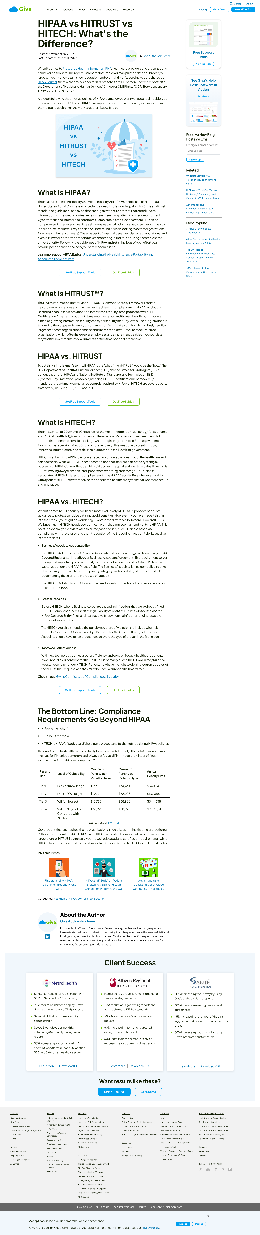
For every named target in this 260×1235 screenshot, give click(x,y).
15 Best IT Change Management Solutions (139, 1134)
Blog (162, 1118)
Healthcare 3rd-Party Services (91, 1122)
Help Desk (14, 1122)
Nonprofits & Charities (87, 1143)
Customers (112, 9)
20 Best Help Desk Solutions (134, 1126)
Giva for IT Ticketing (55, 1160)
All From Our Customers (132, 1156)
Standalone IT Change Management (25, 1130)
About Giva (204, 1151)
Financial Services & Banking (90, 1134)
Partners (202, 1156)
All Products (15, 1134)
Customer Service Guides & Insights (214, 1130)
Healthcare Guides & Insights (211, 1134)
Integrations (52, 1152)
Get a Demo (203, 96)
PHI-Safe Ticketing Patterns (90, 1168)
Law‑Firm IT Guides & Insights (211, 1139)
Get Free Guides (123, 272)
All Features (52, 1171)
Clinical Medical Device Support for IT (94, 1164)
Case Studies (127, 1147)
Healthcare (60, 898)
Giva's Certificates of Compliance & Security (87, 676)
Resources (129, 9)
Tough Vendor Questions (209, 1122)
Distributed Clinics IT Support (90, 1172)
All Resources (166, 1159)
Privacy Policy (84, 1207)
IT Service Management (20, 1126)
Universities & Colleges (88, 1139)
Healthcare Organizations (89, 1118)
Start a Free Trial (114, 1091)
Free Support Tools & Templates (173, 1126)
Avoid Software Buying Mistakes (212, 1118)
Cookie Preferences (124, 1207)
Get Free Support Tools (80, 272)
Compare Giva (128, 1118)
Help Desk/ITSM (17, 1156)
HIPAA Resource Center (170, 1130)
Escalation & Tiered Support (90, 1184)
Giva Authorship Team (156, 56)
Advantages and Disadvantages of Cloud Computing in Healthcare (200, 208)
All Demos (14, 1164)
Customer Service (18, 1118)
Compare (95, 9)
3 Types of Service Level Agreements (199, 230)
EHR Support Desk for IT (88, 1160)
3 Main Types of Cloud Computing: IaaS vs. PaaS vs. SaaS (202, 272)
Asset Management (55, 1148)
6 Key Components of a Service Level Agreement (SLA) (203, 241)
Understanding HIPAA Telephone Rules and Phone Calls (201, 179)
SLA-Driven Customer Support (91, 1176)
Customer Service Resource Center (175, 1134)
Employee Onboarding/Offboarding (93, 1193)
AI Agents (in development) (58, 1125)
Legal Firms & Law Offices (88, 1130)
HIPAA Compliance (81, 898)
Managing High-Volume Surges (91, 1180)
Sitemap (142, 1207)
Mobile (50, 1156)
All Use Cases (83, 1197)
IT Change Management (20, 1160)
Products (52, 9)
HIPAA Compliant (54, 1129)
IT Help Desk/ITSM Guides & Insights (214, 1126)
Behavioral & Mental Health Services (93, 1126)
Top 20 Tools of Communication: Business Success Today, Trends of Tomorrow (200, 255)
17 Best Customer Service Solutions (137, 1122)
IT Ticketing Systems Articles (172, 1139)
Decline (199, 1223)
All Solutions (83, 1147)
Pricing (203, 9)
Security (99, 898)
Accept (183, 1223)
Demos (81, 9)
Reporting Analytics (55, 1140)
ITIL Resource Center (169, 1147)
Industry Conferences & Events (173, 1155)
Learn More (47, 1066)
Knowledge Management (57, 1144)
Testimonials (127, 1151)
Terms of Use (102, 1207)
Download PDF (69, 1066)
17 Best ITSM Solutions (131, 1130)
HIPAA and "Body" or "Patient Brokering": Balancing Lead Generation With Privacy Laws (202, 194)
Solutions (67, 9)
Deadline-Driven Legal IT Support (92, 1189)
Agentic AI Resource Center (172, 1122)
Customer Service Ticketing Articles (175, 1143)
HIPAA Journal (47, 82)
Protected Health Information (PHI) (87, 68)
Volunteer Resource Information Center (177, 1151)
